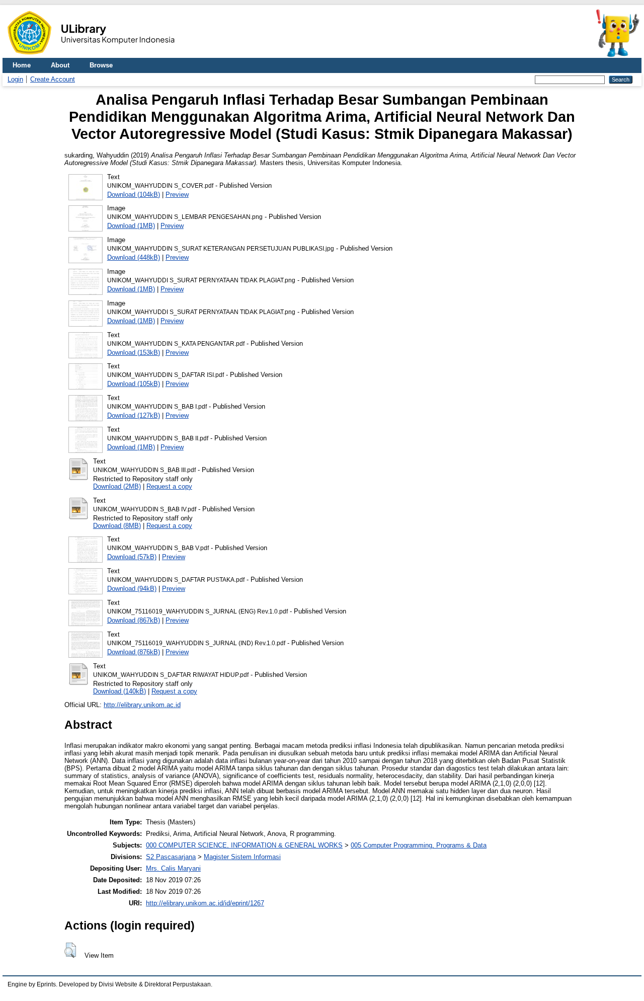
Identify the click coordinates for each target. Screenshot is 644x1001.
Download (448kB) (133, 257)
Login (15, 79)
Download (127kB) (133, 415)
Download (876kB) (133, 652)
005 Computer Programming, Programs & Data (419, 845)
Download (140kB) (119, 691)
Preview (177, 194)
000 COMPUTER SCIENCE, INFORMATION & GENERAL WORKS (244, 845)
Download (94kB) (131, 588)
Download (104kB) (133, 194)
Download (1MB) (131, 225)
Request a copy (169, 486)
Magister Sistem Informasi (242, 857)
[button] (70, 950)
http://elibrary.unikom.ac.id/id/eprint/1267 (205, 903)
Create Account (52, 79)
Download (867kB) (133, 620)
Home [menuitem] (22, 65)
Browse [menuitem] (101, 65)
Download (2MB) (117, 486)
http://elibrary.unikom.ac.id (142, 705)
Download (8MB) (117, 525)
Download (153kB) (133, 352)
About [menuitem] (60, 65)
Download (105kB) (133, 384)
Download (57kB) (131, 557)
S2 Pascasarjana (171, 857)
